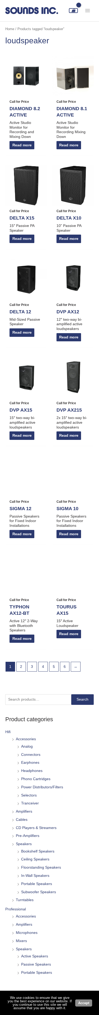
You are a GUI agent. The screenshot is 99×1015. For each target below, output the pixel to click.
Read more (22, 145)
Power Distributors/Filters (42, 787)
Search (82, 699)
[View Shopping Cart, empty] (73, 10)
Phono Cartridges (35, 779)
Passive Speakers (36, 964)
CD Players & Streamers (36, 828)
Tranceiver (30, 803)
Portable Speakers (36, 884)
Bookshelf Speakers (37, 851)
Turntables (25, 900)
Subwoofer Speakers (38, 892)
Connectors (30, 755)
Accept (83, 1003)
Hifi (8, 732)
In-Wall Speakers (35, 876)
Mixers (21, 941)
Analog (27, 746)
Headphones (32, 771)
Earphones (30, 763)
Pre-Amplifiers (27, 836)
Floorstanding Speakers (41, 867)
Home (9, 29)
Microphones (26, 933)
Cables (21, 820)
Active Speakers (34, 956)
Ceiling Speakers (35, 859)
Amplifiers (24, 811)
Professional (15, 909)
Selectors (29, 795)
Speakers (24, 844)
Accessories (26, 739)
